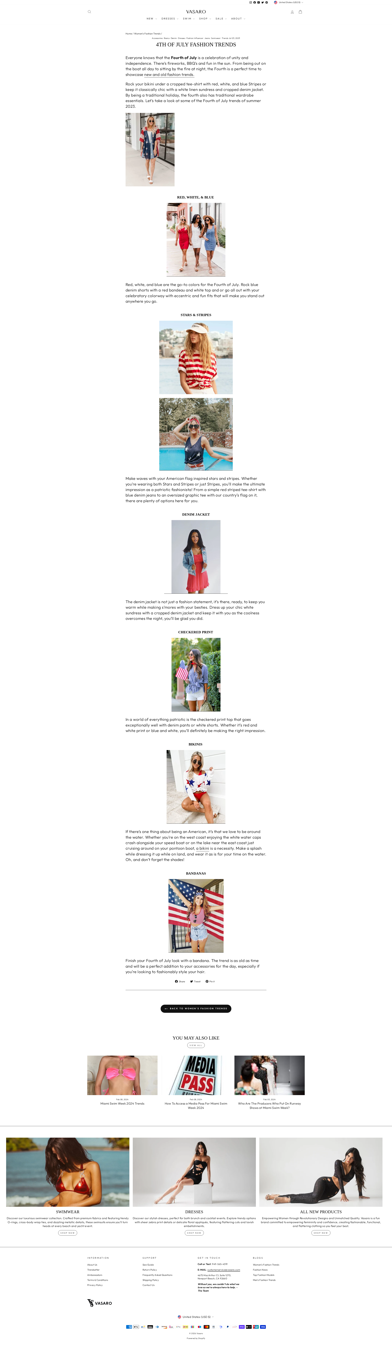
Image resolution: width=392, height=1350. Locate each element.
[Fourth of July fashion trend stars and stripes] (196, 357)
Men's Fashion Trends (264, 1280)
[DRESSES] (194, 1172)
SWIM (187, 18)
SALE (220, 18)
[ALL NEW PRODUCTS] (321, 1172)
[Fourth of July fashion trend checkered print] (196, 674)
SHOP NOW (194, 1233)
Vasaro (196, 12)
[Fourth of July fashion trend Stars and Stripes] (196, 434)
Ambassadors (94, 1274)
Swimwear (216, 38)
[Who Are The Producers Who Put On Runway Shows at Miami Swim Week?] (269, 1075)
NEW (151, 18)
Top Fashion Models (263, 1274)
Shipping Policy (151, 1280)
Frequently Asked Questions (157, 1274)
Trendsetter (93, 1269)
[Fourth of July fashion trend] (196, 149)
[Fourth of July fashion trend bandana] (196, 916)
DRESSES (169, 18)
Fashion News (260, 1269)
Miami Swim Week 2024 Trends (122, 1103)
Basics (167, 38)
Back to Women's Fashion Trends (198, 1008)
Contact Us (149, 1285)
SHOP (204, 18)
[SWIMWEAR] (67, 1172)
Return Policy (150, 1269)
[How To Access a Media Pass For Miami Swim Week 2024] (196, 1075)
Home (129, 33)
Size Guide (148, 1264)
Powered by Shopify (196, 1338)
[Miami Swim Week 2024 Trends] (122, 1075)
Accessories (157, 38)
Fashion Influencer (195, 38)
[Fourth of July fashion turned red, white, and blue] (196, 239)
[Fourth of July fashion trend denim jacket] (196, 557)
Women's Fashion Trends (147, 33)
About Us (92, 1264)
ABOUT (237, 18)
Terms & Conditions (97, 1280)
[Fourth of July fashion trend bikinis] (196, 787)
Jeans (207, 38)
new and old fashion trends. (169, 74)
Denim (174, 38)
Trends (225, 38)
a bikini (202, 848)
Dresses (181, 38)
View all (196, 1045)
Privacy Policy (95, 1285)
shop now (67, 1233)
